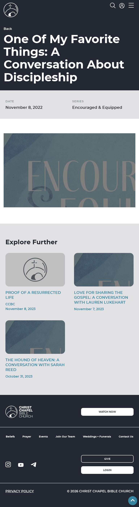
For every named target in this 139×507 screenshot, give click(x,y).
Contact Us (126, 436)
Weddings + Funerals (97, 436)
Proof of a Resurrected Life (33, 295)
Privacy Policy (19, 491)
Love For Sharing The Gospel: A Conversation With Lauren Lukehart (101, 297)
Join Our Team (65, 436)
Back (8, 28)
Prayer (26, 436)
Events (43, 436)
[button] (131, 6)
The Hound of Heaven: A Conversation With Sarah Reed (35, 364)
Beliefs (10, 436)
